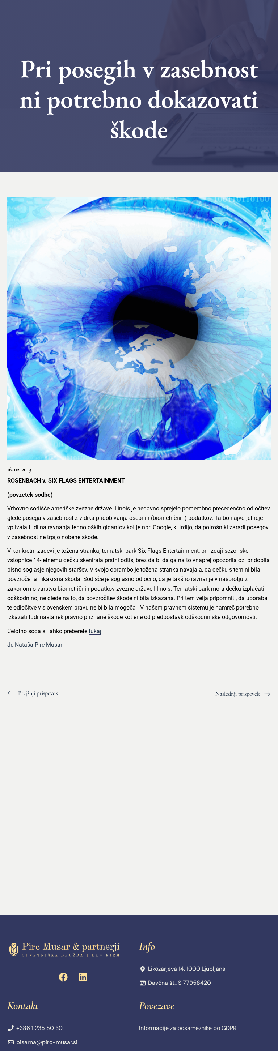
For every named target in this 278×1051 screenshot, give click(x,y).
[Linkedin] (83, 977)
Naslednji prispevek (237, 693)
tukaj (95, 631)
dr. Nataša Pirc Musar (34, 644)
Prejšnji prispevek (38, 693)
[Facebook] (63, 977)
